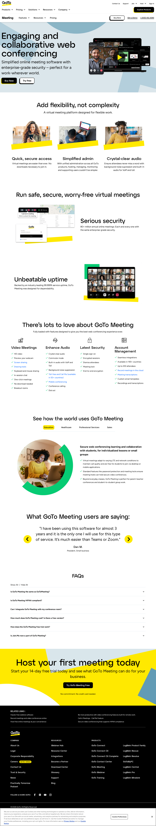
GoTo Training (98, 778)
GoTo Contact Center (102, 761)
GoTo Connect (98, 745)
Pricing (19, 9)
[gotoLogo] (6, 3)
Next (129, 539)
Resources (48, 9)
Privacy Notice (69, 821)
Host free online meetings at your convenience (28, 722)
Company (62, 9)
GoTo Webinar (98, 772)
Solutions (32, 9)
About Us (14, 745)
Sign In (151, 3)
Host (141, 3)
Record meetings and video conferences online (28, 718)
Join (133, 3)
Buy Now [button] (9, 80)
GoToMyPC (128, 761)
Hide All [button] (24, 585)
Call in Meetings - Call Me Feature (90, 718)
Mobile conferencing (58, 382)
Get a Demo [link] (132, 18)
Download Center (59, 767)
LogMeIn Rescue (130, 751)
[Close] (152, 816)
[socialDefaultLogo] (34, 794)
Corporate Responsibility (22, 756)
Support (126, 3)
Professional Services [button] (89, 427)
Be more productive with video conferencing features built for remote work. (107, 715)
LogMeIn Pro (129, 772)
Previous (28, 539)
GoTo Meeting (98, 767)
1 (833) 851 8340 (147, 18)
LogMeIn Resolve (131, 756)
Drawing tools (20, 367)
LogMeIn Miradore (131, 778)
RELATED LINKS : (18, 711)
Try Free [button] (27, 80)
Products (6, 9)
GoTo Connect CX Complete (105, 756)
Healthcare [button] (66, 427)
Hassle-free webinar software (21, 715)
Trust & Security (17, 772)
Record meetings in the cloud (131, 370)
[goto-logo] (78, 733)
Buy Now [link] (117, 18)
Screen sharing (20, 362)
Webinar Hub (57, 745)
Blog (53, 783)
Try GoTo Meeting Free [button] (78, 685)
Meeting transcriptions (127, 374)
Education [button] (48, 427)
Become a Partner (59, 761)
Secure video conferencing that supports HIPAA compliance (101, 722)
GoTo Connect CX (100, 751)
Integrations (57, 756)
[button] (119, 57)
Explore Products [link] (144, 10)
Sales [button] (109, 427)
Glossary (55, 772)
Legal (12, 751)
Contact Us (116, 3)
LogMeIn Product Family (134, 745)
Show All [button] (14, 585)
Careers (14, 761)
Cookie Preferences (119, 817)
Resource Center (59, 751)
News (13, 778)
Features (23, 18)
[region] (78, 817)
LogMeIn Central (131, 767)
